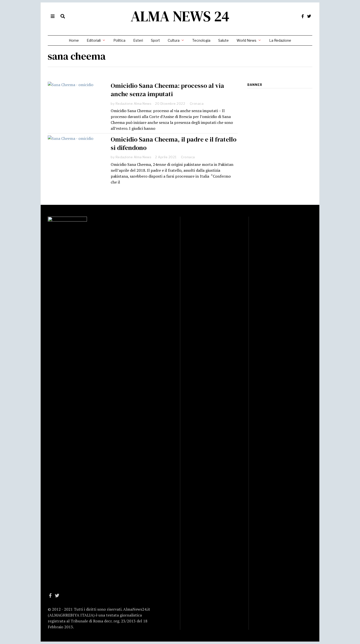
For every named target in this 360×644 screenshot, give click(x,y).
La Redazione (280, 40)
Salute (223, 40)
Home (74, 40)
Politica (119, 40)
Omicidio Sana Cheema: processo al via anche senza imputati (167, 89)
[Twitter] (309, 16)
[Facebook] (302, 16)
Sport (155, 40)
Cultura (174, 40)
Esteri (138, 40)
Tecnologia (201, 40)
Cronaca (197, 103)
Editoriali (94, 40)
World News (246, 40)
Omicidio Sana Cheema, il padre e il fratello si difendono (173, 143)
